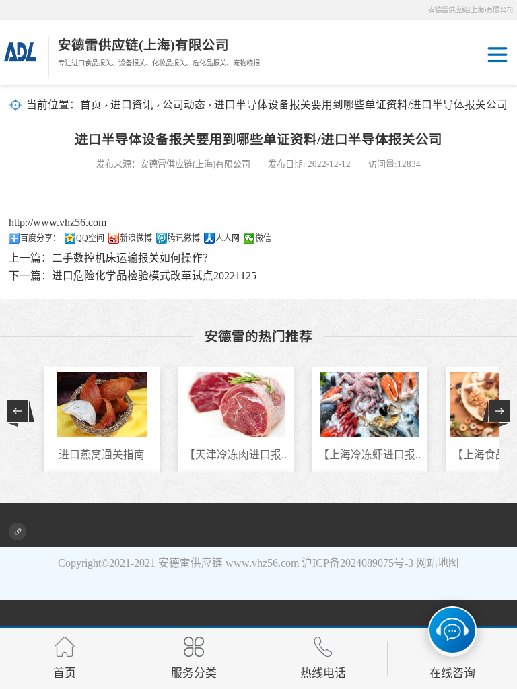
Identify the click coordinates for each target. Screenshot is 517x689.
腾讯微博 (184, 238)
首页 (91, 104)
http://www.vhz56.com (57, 222)
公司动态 (183, 104)
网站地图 (437, 563)
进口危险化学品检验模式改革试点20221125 (154, 275)
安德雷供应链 (190, 563)
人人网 (227, 238)
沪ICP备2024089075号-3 (357, 563)
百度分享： (40, 238)
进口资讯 (131, 104)
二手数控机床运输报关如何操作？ (132, 258)
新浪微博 (136, 238)
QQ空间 (90, 238)
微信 (263, 238)
